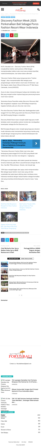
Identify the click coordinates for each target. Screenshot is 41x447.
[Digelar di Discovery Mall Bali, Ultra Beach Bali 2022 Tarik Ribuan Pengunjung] (9, 217)
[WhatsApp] (16, 35)
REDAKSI (30, 442)
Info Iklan (24, 442)
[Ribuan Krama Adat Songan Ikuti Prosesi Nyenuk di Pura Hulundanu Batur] (5, 392)
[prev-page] (19, 295)
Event (6, 13)
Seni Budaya (4, 432)
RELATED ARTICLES (13, 258)
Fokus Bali (4, 421)
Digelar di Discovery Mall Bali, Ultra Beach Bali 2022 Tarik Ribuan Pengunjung (9, 226)
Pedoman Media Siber (13, 442)
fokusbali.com (6, 30)
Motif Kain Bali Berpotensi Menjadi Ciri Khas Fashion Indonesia (9, 206)
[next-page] (22, 295)
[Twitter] (7, 35)
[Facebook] (3, 35)
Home (2, 13)
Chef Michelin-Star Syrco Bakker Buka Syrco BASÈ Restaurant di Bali (10, 250)
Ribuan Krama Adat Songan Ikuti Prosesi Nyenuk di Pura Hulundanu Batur (25, 390)
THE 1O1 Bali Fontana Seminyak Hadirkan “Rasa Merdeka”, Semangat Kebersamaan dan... (25, 400)
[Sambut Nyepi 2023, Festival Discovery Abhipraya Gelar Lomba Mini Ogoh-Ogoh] (4, 290)
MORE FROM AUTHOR (26, 258)
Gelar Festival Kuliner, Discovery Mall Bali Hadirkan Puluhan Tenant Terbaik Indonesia (24, 269)
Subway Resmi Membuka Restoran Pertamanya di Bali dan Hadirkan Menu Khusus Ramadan (23, 282)
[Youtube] (26, 367)
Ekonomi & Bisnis (6, 429)
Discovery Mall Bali (23, 232)
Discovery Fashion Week (11, 232)
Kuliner (3, 424)
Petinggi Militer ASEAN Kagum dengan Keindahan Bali (32, 250)
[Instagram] (19, 367)
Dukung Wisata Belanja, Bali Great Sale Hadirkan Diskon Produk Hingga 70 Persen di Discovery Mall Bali (23, 263)
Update (8, 17)
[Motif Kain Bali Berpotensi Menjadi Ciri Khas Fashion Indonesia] (9, 196)
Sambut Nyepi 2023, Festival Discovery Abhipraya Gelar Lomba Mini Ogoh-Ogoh (23, 289)
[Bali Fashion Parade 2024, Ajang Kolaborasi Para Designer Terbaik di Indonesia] (28, 196)
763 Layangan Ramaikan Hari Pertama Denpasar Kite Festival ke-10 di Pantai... (25, 381)
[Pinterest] (12, 35)
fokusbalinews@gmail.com (23, 363)
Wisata (12, 17)
